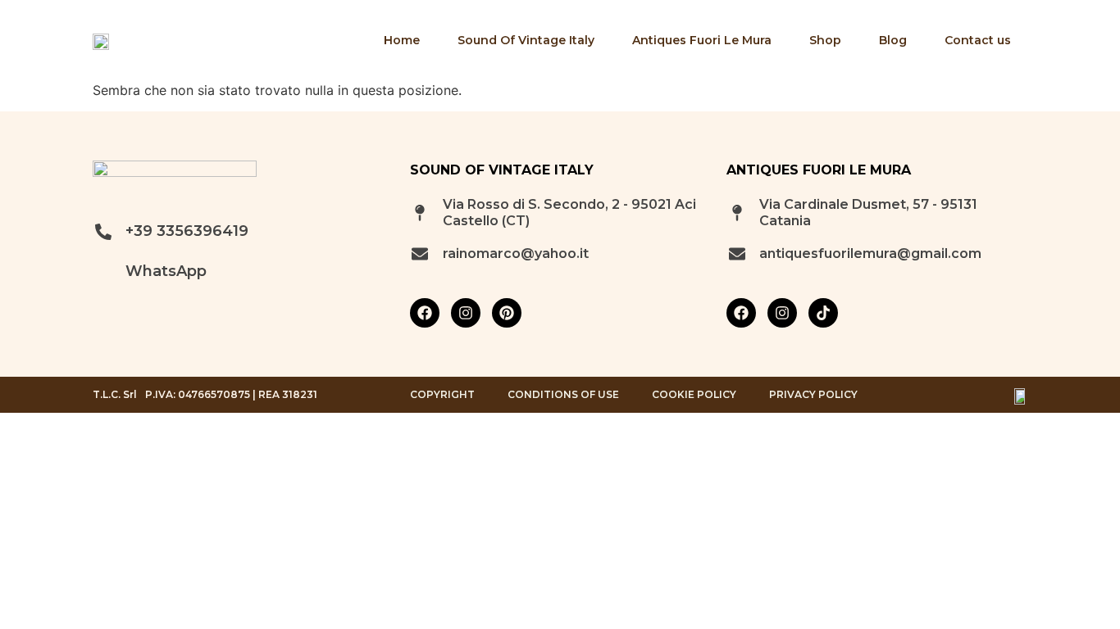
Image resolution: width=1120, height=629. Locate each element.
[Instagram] (465, 313)
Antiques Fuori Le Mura (702, 40)
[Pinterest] (506, 313)
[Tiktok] (823, 313)
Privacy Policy (813, 394)
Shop (825, 40)
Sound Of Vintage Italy (526, 40)
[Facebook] (424, 313)
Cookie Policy (694, 394)
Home (402, 40)
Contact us (978, 40)
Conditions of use (563, 394)
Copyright (442, 394)
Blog (893, 40)
